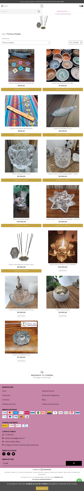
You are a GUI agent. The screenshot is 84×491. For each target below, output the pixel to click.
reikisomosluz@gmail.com (15, 438)
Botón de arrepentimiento (42, 479)
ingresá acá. (59, 477)
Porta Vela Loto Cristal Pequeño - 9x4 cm (62, 219)
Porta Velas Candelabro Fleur (21, 310)
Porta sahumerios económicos (21, 83)
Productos (6, 395)
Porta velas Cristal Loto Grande (63, 264)
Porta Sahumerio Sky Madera (21, 128)
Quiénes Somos (48, 391)
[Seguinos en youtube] (13, 453)
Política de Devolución (50, 404)
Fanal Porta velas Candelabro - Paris (63, 174)
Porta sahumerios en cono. (63, 83)
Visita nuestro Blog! (12, 442)
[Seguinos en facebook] (8, 453)
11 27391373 (9, 435)
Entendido (42, 488)
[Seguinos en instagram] (3, 453)
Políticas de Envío (9, 404)
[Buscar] (39, 11)
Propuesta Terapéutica (50, 395)
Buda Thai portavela (21, 219)
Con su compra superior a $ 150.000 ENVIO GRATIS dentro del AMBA (42, 1)
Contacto (5, 400)
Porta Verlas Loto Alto (21, 174)
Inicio (4, 34)
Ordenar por (6, 38)
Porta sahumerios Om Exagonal (21, 264)
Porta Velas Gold (63, 310)
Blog (44, 400)
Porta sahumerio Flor (21, 355)
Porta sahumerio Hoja (63, 128)
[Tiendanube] (42, 470)
